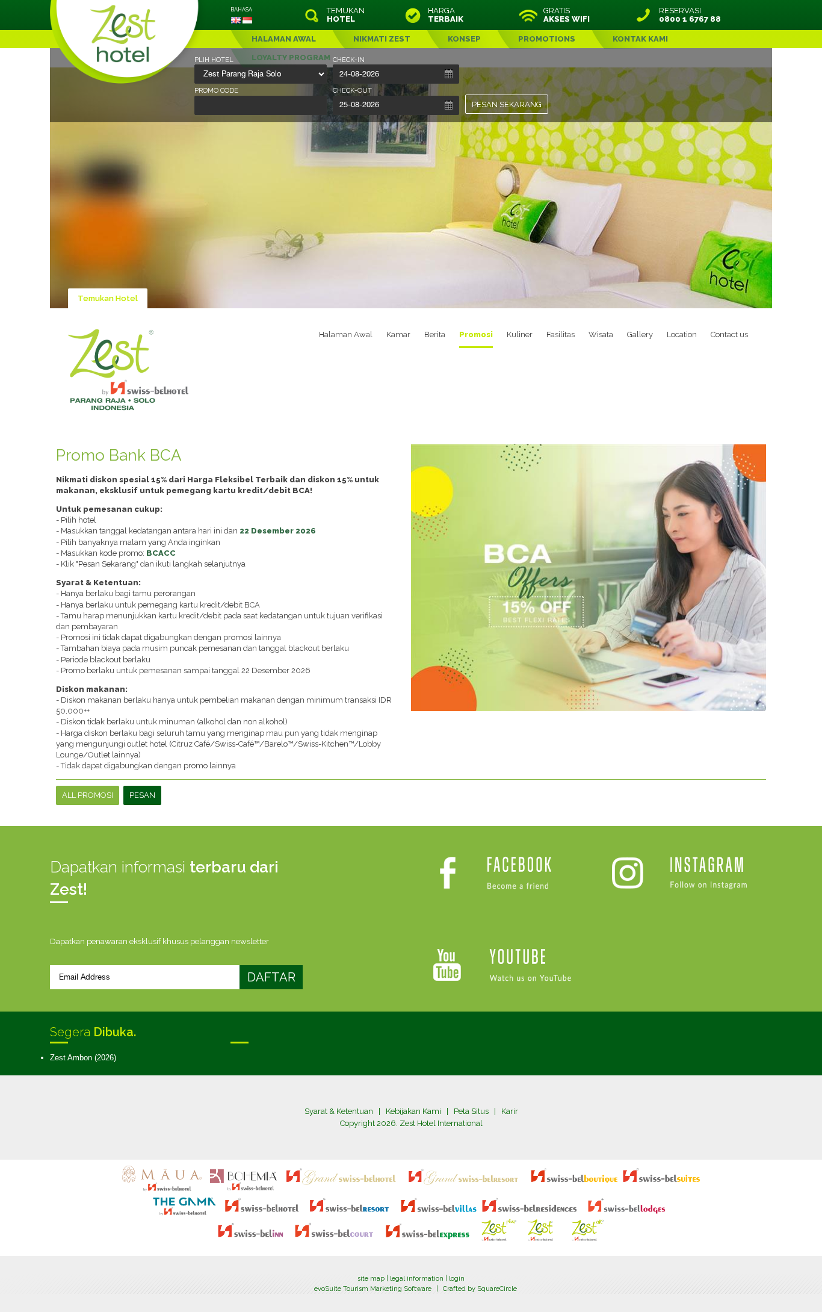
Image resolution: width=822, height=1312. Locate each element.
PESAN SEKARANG (507, 104)
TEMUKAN (346, 15)
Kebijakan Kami (413, 1111)
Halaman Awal (345, 334)
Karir (509, 1111)
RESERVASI (690, 15)
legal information (416, 1278)
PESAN (142, 795)
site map (371, 1278)
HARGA (445, 15)
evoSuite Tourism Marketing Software (372, 1289)
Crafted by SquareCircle (480, 1289)
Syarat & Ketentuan (338, 1111)
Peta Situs (471, 1111)
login (457, 1278)
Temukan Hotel (108, 298)
